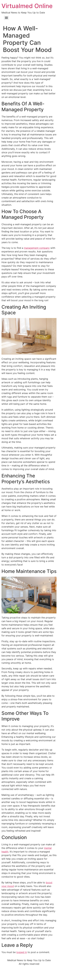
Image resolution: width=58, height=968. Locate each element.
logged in (21, 952)
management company (37, 247)
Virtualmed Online (27, 6)
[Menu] (6, 18)
